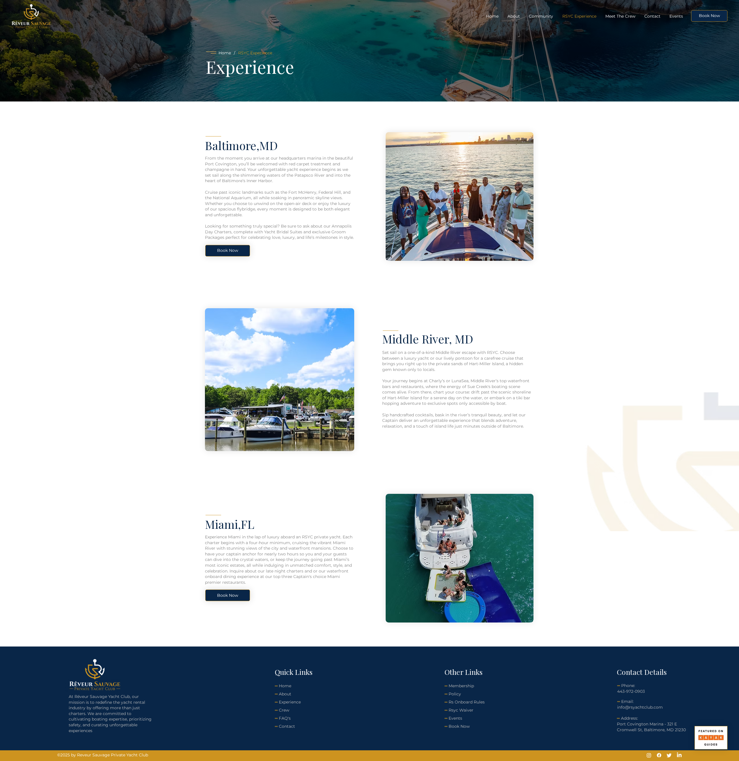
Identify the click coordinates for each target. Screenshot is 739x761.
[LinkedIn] (679, 755)
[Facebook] (659, 755)
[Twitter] (669, 755)
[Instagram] (649, 755)
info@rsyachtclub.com (640, 707)
